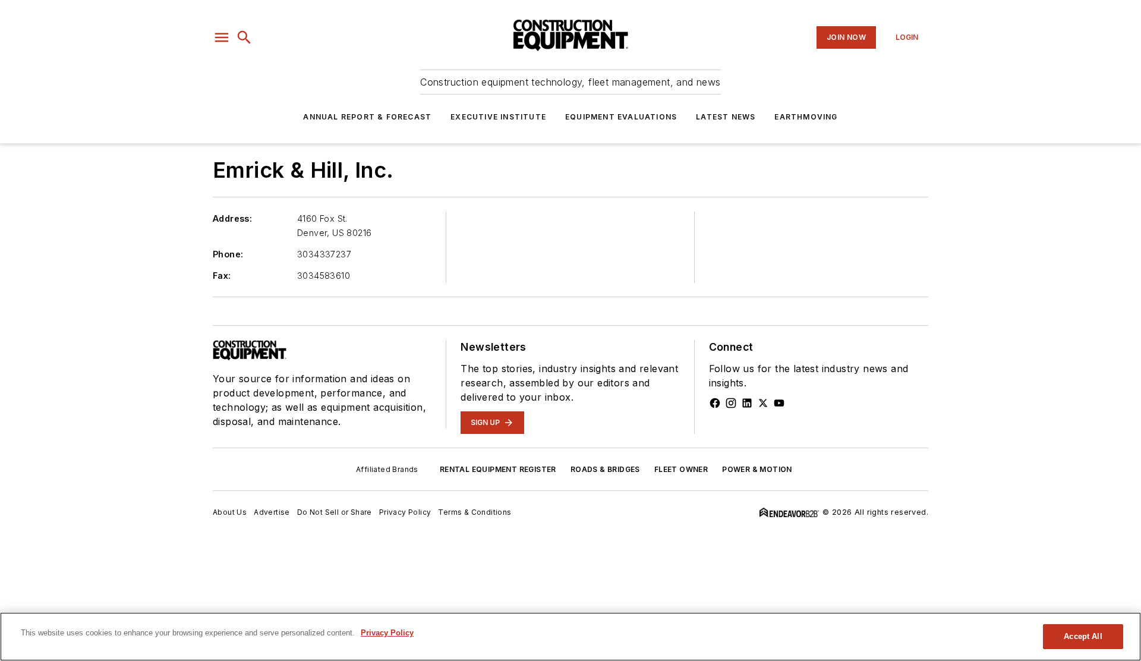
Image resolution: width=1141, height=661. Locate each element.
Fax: (222, 275)
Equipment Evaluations (621, 116)
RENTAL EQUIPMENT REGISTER (498, 469)
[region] (570, 636)
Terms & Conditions (474, 512)
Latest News (725, 116)
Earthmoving (805, 116)
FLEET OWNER (681, 469)
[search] (244, 37)
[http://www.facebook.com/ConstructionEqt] (715, 403)
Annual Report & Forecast (367, 116)
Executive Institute (498, 116)
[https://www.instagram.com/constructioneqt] (731, 403)
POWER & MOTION (757, 469)
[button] (222, 37)
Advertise (272, 512)
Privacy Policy (405, 512)
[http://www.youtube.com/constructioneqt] (779, 403)
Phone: (228, 254)
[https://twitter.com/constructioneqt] (763, 403)
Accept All (1083, 636)
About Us (230, 512)
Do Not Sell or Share (334, 512)
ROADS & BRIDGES (605, 469)
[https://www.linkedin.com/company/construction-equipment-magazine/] (747, 403)
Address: (232, 218)
